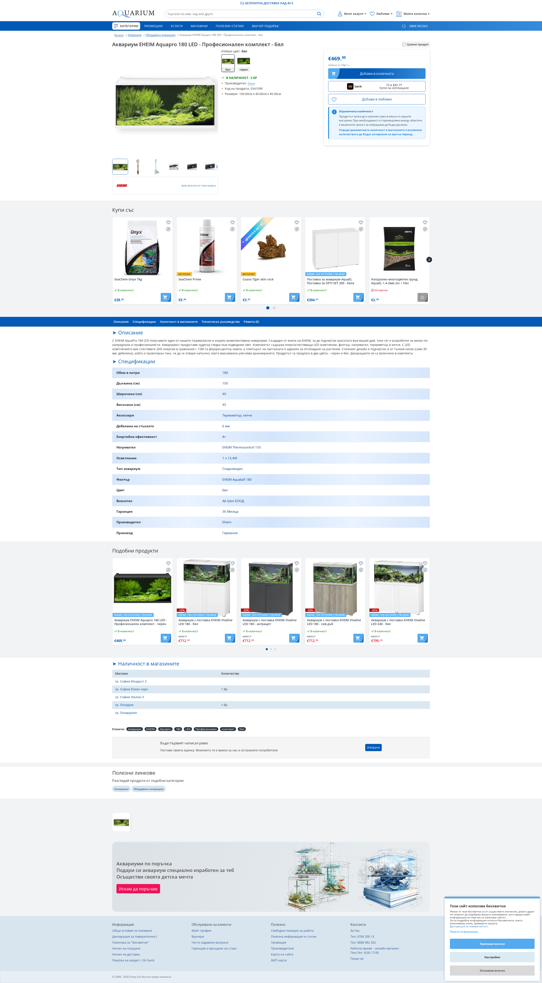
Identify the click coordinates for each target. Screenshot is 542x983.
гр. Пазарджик (126, 713)
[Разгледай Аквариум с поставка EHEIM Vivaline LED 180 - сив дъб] (335, 588)
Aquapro (165, 729)
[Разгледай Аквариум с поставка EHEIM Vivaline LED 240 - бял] (399, 588)
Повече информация (464, 931)
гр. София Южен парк (131, 689)
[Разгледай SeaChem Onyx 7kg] (142, 247)
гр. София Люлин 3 (129, 697)
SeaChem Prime (189, 279)
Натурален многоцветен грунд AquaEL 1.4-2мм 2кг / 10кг (394, 281)
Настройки (492, 957)
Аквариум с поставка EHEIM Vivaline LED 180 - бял (205, 622)
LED (187, 729)
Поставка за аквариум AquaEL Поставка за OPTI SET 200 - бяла (330, 281)
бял (241, 729)
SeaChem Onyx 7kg (128, 279)
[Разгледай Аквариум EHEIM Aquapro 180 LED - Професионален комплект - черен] (142, 588)
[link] (228, 63)
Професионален (206, 729)
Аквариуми (135, 34)
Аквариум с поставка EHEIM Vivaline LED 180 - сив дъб (334, 622)
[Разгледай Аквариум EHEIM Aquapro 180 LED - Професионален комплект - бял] (121, 822)
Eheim (251, 83)
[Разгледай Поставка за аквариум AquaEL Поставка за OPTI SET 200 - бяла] (335, 247)
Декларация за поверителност (469, 926)
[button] (113, 166)
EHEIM (150, 729)
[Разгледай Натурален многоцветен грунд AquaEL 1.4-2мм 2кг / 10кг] (399, 247)
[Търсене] (319, 14)
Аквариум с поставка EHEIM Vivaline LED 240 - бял (398, 622)
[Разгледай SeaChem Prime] (207, 247)
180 (178, 729)
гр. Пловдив (124, 705)
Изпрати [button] (373, 747)
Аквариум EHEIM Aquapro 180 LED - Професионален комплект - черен (140, 622)
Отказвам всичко (492, 970)
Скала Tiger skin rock (258, 279)
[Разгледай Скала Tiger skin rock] (271, 247)
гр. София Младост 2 (131, 681)
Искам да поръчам (138, 888)
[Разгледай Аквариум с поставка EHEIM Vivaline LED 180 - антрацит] (271, 588)
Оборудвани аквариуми (161, 34)
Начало (119, 35)
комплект (228, 729)
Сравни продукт (418, 44)
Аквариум (134, 729)
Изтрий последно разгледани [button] (410, 835)
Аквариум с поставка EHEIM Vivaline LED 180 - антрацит (270, 622)
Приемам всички (492, 944)
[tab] (121, 321)
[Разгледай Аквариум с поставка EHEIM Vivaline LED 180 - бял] (207, 588)
